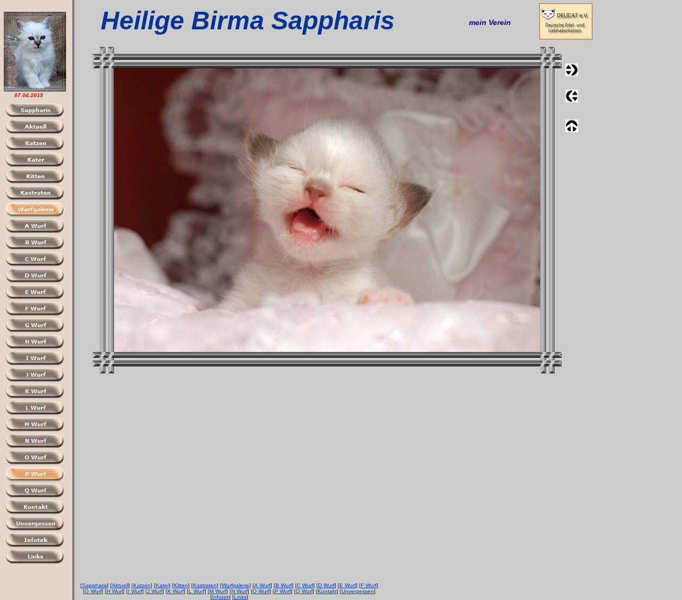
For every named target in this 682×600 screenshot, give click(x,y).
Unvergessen (358, 591)
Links (240, 597)
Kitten (181, 585)
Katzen (142, 585)
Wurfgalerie (235, 585)
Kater (162, 585)
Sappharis (94, 585)
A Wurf (262, 585)
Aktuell (120, 585)
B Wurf (283, 585)
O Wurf (261, 591)
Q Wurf (304, 591)
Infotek (220, 597)
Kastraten (205, 585)
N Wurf (239, 591)
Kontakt (327, 591)
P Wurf (282, 591)
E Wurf (347, 585)
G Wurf (93, 591)
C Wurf (305, 585)
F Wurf (369, 585)
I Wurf (135, 591)
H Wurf (115, 591)
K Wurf (175, 591)
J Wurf (155, 591)
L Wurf (197, 591)
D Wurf (326, 585)
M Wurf (217, 591)
